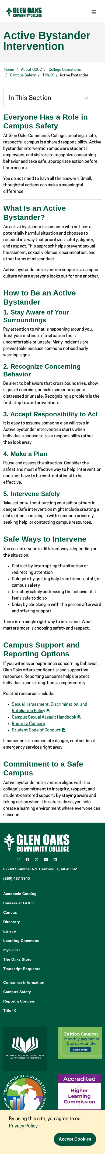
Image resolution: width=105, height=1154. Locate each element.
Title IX (48, 75)
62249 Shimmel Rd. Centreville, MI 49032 (40, 869)
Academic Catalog (20, 894)
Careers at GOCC (18, 903)
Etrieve (9, 931)
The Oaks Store (17, 959)
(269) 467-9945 (16, 878)
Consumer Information (23, 982)
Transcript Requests (21, 969)
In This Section (30, 98)
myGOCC (11, 950)
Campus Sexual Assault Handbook (44, 717)
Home (9, 70)
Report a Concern (28, 724)
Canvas (10, 912)
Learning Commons (21, 940)
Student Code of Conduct (36, 730)
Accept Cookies (75, 1139)
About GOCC (31, 70)
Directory (11, 922)
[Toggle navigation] (94, 12)
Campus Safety (23, 75)
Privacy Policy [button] (23, 1126)
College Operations (65, 70)
